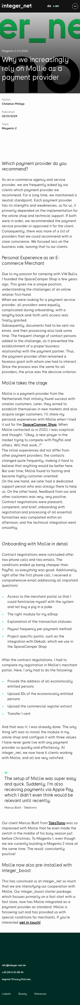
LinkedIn (6, 994)
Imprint (6, 979)
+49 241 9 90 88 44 (12, 972)
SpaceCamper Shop (40, 425)
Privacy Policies (21, 979)
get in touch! (30, 923)
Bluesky (22, 994)
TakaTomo (57, 823)
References (40, 994)
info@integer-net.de (14, 965)
